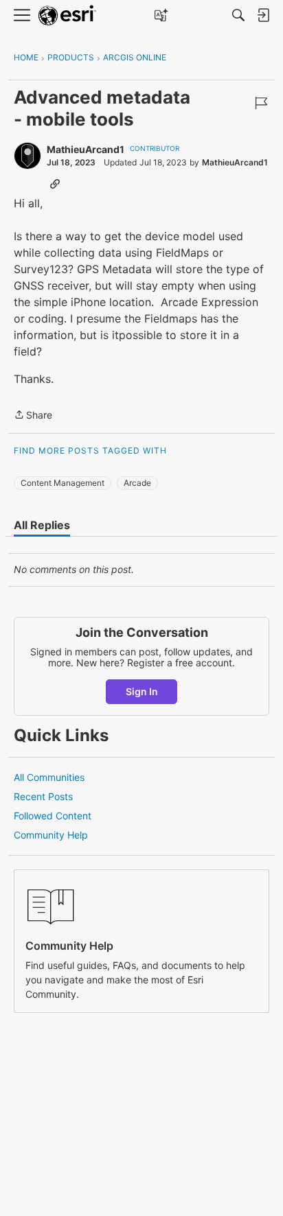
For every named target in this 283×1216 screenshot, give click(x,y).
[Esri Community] (67, 15)
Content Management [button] (62, 483)
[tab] (41, 525)
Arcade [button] (137, 483)
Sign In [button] (142, 691)
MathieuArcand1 (85, 149)
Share (33, 416)
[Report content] (261, 103)
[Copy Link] (55, 183)
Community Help (51, 835)
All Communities (49, 777)
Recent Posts (43, 796)
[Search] (238, 15)
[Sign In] (263, 15)
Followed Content (52, 815)
